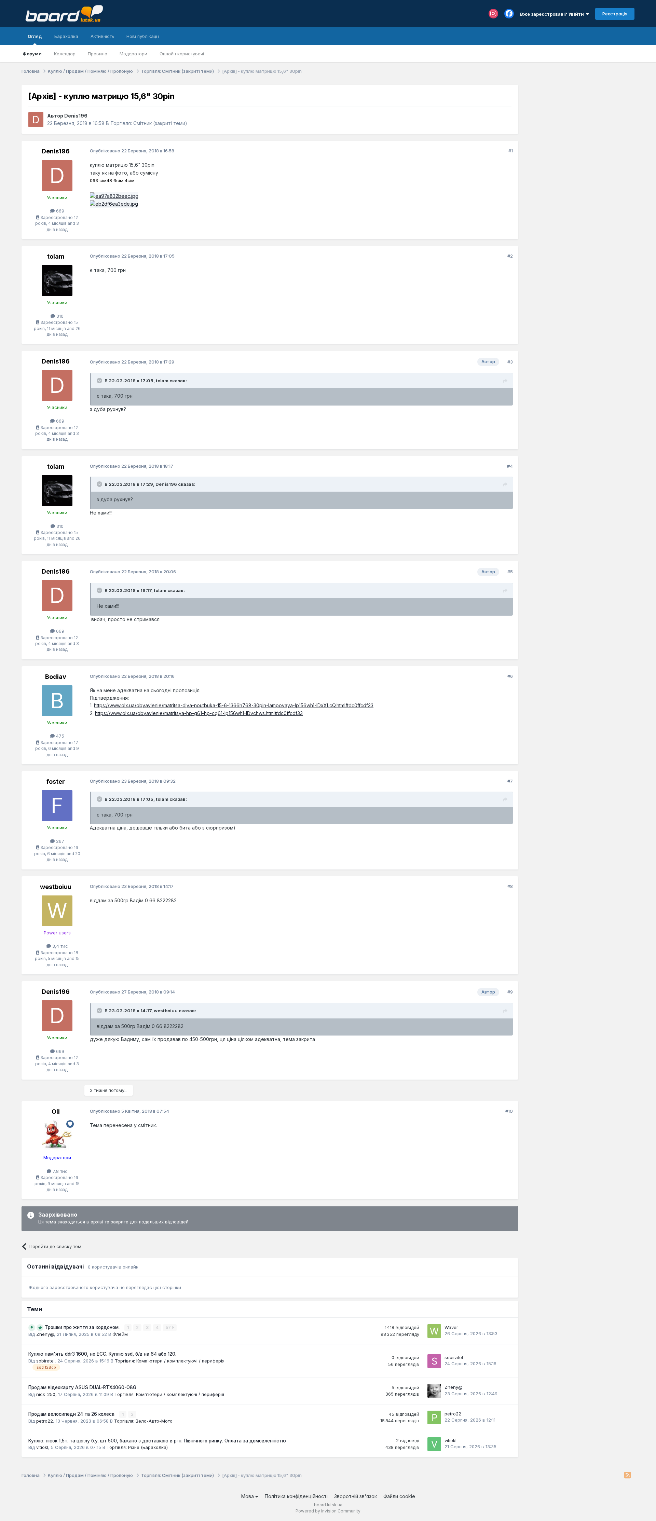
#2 (510, 256)
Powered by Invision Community (328, 1510)
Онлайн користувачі (182, 53)
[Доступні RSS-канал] (627, 1475)
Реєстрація (614, 13)
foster (55, 781)
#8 (510, 886)
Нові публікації (142, 36)
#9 (510, 992)
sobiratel (45, 1361)
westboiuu (55, 886)
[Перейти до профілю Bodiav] (57, 700)
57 (169, 1327)
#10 (509, 1111)
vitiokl (42, 1447)
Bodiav (55, 676)
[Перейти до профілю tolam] (57, 280)
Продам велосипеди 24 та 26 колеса (72, 1414)
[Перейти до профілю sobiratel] (434, 1361)
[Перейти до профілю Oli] (57, 1135)
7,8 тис (59, 1171)
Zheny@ (45, 1334)
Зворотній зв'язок (355, 1496)
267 (59, 841)
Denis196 (75, 116)
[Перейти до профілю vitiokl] (434, 1444)
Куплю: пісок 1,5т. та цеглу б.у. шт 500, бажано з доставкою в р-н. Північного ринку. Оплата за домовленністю (157, 1440)
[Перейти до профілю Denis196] (35, 119)
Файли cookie (399, 1496)
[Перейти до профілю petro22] (434, 1417)
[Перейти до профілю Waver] (434, 1331)
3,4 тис (59, 946)
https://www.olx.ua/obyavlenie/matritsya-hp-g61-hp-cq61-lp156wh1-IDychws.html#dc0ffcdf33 (199, 713)
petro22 (44, 1421)
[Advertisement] (579, 127)
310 (59, 316)
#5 (510, 571)
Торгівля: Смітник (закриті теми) (148, 123)
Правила (97, 53)
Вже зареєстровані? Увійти (553, 14)
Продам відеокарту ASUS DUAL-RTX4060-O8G (82, 1387)
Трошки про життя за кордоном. (83, 1327)
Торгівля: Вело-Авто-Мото (143, 1421)
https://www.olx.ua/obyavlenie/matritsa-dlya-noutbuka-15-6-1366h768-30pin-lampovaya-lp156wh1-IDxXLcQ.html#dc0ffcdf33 (233, 705)
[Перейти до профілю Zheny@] (434, 1391)
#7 (510, 781)
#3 (510, 362)
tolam (56, 256)
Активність (102, 36)
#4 (510, 466)
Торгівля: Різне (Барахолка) (137, 1447)
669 (59, 211)
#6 (510, 676)
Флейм (120, 1334)
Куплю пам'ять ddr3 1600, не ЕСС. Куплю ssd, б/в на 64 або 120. (102, 1354)
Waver (451, 1327)
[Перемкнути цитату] (100, 380)
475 (59, 736)
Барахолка (66, 36)
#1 (510, 150)
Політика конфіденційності (296, 1496)
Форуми (32, 53)
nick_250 (45, 1394)
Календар (65, 53)
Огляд (35, 36)
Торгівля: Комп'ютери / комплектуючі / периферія (169, 1361)
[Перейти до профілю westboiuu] (57, 910)
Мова (248, 1496)
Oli (56, 1111)
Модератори (133, 53)
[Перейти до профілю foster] (57, 805)
